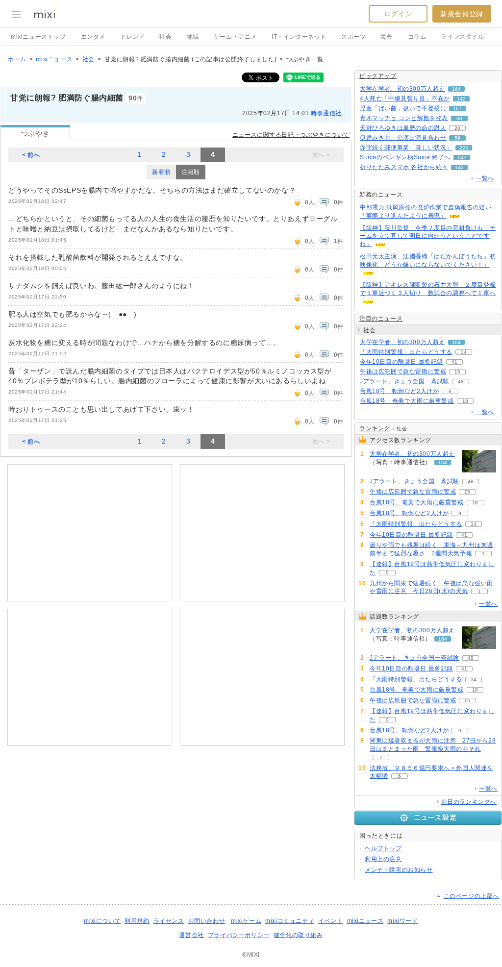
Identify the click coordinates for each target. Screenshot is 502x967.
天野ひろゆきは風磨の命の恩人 (403, 127)
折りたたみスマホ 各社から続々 (404, 167)
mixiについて (102, 920)
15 (457, 371)
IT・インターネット (299, 36)
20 (457, 128)
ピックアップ (378, 76)
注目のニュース (380, 318)
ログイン (398, 14)
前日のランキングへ (469, 801)
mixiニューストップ (38, 36)
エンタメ (93, 36)
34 (464, 352)
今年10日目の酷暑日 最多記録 (401, 361)
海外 (386, 36)
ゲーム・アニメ (235, 36)
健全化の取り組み (298, 935)
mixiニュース (54, 59)
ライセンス (168, 920)
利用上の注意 (383, 859)
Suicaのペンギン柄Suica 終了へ (405, 157)
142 (461, 98)
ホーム (17, 59)
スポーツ (353, 36)
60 (459, 118)
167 (457, 108)
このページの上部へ (471, 896)
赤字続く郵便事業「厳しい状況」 (406, 147)
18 (465, 401)
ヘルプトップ (383, 848)
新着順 (161, 172)
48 (461, 381)
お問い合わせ (207, 920)
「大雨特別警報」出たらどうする (406, 351)
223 (463, 147)
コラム (417, 36)
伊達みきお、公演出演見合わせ (403, 137)
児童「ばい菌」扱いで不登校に (403, 108)
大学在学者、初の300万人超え (402, 88)
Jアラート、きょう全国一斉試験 (405, 381)
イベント (330, 920)
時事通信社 (326, 113)
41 (454, 362)
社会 (165, 36)
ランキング (374, 428)
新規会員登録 (461, 14)
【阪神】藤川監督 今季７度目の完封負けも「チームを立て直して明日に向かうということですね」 (428, 236)
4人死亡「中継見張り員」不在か (405, 98)
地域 (193, 36)
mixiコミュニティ (289, 920)
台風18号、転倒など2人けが (399, 391)
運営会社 (191, 935)
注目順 (190, 172)
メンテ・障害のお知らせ (399, 870)
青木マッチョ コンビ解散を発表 (404, 118)
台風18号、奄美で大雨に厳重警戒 (407, 400)
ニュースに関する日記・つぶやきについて (291, 134)
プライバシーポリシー (239, 935)
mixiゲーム (246, 920)
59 (457, 138)
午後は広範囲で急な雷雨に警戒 (403, 371)
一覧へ (485, 178)
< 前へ (31, 154)
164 (456, 89)
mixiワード (402, 920)
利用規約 (137, 920)
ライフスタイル (462, 36)
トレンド (132, 36)
